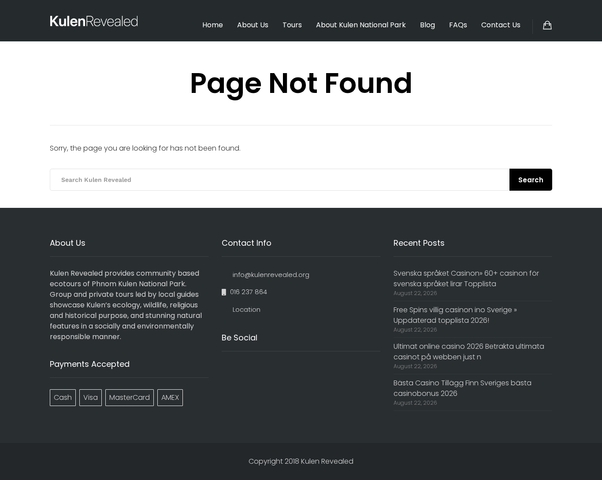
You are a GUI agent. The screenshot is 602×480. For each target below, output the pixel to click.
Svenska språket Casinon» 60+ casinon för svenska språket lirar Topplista (466, 278)
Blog (427, 25)
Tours (292, 25)
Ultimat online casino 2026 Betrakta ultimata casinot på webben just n (469, 351)
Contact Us (500, 25)
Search (530, 180)
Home (212, 25)
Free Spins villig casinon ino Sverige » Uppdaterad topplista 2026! (455, 315)
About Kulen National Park (361, 25)
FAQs (458, 25)
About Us (252, 25)
